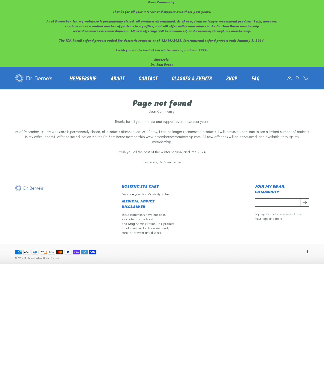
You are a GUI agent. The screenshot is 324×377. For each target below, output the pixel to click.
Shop (231, 78)
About (118, 78)
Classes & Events (192, 78)
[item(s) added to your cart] (306, 78)
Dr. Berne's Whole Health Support (41, 258)
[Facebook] (307, 251)
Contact (148, 78)
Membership (83, 78)
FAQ (255, 78)
